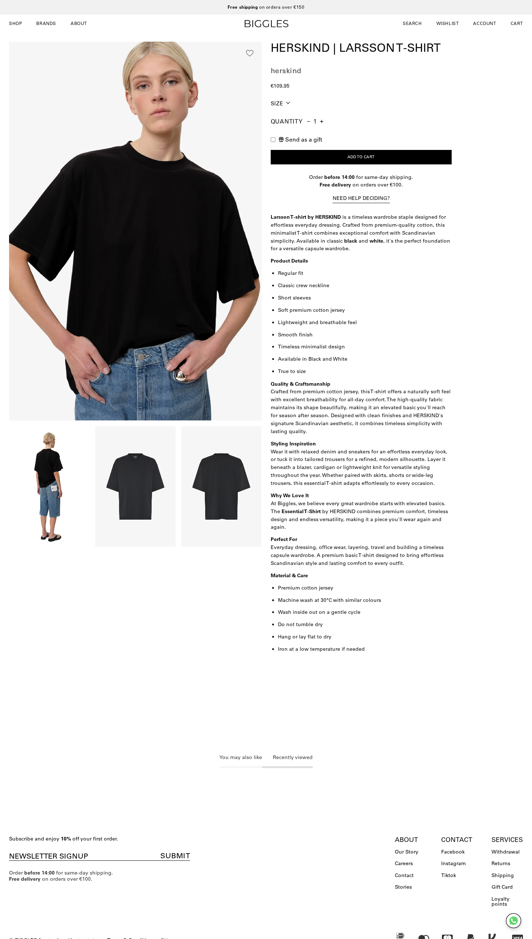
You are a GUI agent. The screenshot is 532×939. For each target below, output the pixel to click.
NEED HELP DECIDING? (361, 198)
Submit (175, 855)
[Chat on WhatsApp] (513, 920)
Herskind (286, 70)
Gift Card (502, 887)
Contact (404, 875)
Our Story (406, 851)
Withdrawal (505, 851)
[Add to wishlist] (249, 53)
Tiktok (448, 875)
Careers (404, 863)
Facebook (453, 851)
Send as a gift (303, 139)
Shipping (502, 875)
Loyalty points (500, 901)
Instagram (453, 863)
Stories (403, 887)
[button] (412, 23)
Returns (500, 863)
